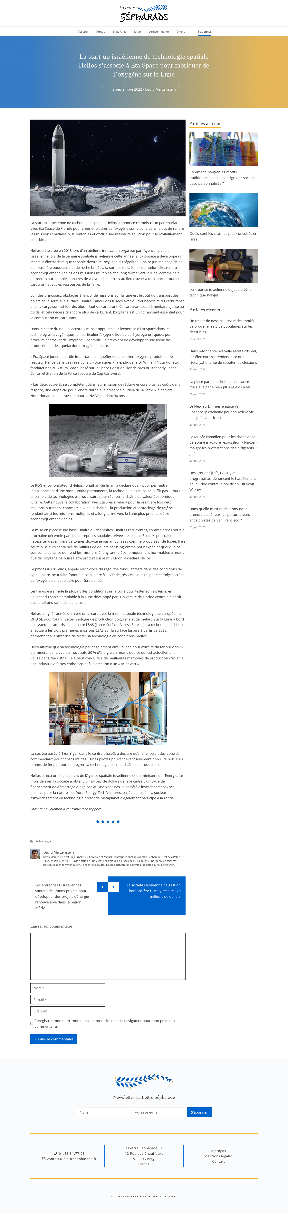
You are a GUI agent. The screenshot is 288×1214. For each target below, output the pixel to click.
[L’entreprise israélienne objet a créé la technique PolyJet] (223, 280)
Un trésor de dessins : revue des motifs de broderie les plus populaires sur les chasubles (221, 326)
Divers (181, 31)
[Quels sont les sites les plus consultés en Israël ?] (223, 224)
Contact (218, 1161)
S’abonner (204, 31)
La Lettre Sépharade (135, 1196)
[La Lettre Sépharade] (144, 12)
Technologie (43, 841)
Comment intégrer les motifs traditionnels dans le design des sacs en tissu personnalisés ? (222, 178)
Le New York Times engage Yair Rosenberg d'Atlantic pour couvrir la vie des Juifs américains (221, 412)
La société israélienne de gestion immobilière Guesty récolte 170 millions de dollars (154, 891)
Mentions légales (218, 1156)
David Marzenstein (160, 89)
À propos (218, 1150)
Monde (100, 31)
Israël (137, 31)
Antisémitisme (159, 31)
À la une (82, 31)
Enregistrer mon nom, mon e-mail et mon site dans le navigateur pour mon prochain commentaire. (105, 1023)
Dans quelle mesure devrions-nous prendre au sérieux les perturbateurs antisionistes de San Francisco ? (219, 514)
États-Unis (119, 31)
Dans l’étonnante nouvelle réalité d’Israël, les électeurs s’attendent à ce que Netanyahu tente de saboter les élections (223, 357)
